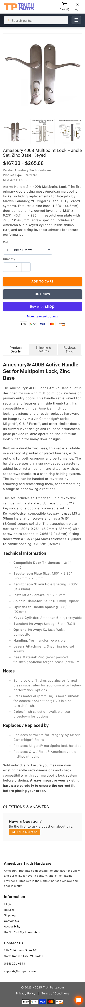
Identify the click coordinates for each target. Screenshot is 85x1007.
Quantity (9, 259)
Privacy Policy (26, 993)
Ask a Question (27, 832)
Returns (9, 909)
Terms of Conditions (55, 993)
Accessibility (12, 926)
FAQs (7, 904)
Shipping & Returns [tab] (43, 349)
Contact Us (11, 920)
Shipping (10, 915)
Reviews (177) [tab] (69, 349)
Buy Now (42, 294)
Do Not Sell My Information (22, 932)
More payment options (42, 316)
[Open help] (78, 1000)
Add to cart (42, 281)
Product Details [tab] (15, 349)
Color (7, 242)
